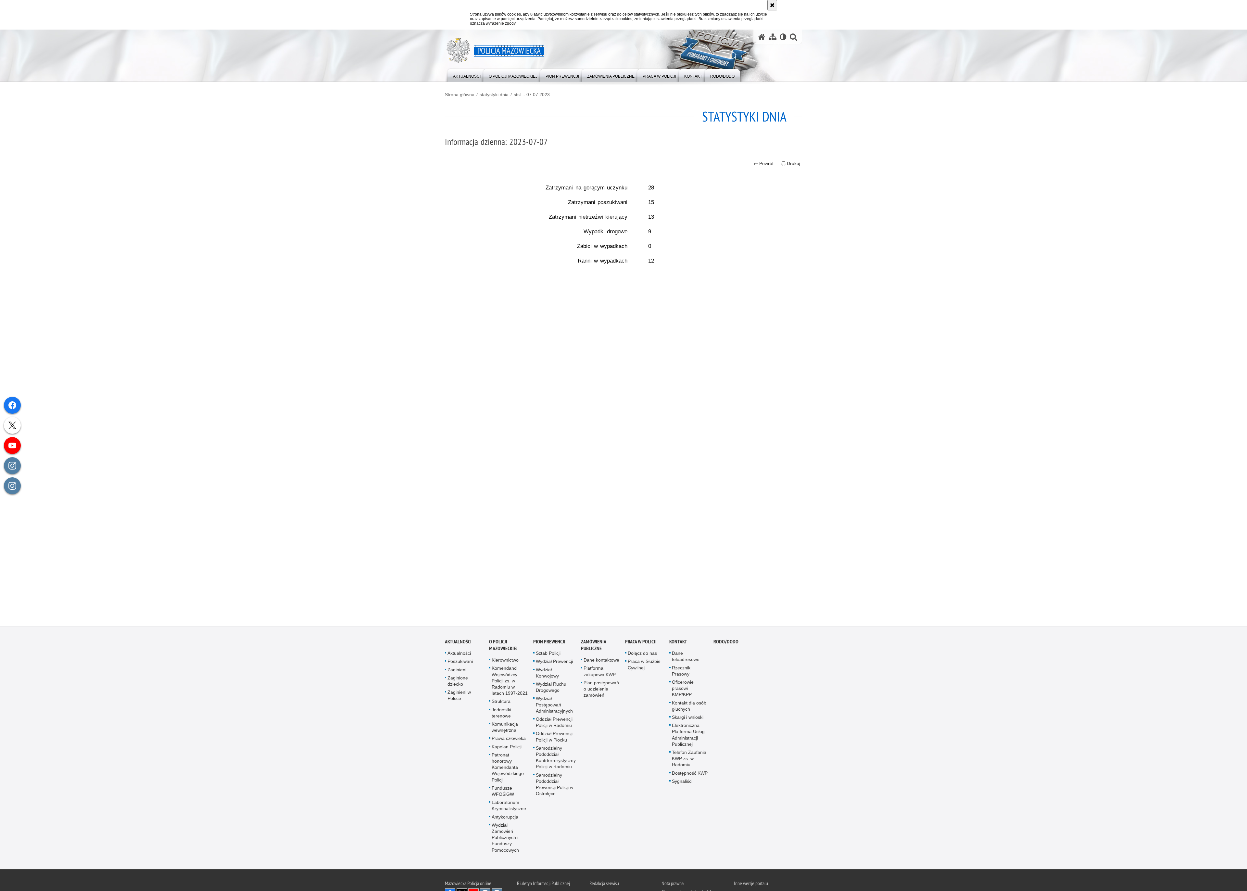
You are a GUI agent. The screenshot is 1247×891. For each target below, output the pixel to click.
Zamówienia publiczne (593, 645)
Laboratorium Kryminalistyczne (509, 805)
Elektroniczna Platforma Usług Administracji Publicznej (688, 735)
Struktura (501, 701)
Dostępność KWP (690, 773)
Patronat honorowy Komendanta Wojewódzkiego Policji (508, 768)
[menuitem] (467, 75)
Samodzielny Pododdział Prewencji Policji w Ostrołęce (554, 785)
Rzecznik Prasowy (681, 671)
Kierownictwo (505, 660)
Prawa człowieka (509, 738)
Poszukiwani (460, 661)
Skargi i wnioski (687, 717)
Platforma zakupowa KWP (600, 671)
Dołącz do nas (642, 653)
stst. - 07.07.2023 (532, 94)
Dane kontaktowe (601, 660)
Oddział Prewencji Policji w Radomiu (554, 722)
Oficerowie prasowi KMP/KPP (683, 688)
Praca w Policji (641, 642)
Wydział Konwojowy (547, 673)
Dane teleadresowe (685, 656)
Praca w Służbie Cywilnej (644, 664)
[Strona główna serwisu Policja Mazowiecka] (761, 37)
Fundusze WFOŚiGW (503, 791)
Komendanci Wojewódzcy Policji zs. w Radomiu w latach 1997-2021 (510, 681)
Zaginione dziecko (457, 681)
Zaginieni (456, 670)
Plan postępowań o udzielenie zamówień (601, 689)
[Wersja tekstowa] (783, 37)
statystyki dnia (494, 94)
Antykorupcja (505, 817)
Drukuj (793, 163)
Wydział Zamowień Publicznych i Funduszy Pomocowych (505, 838)
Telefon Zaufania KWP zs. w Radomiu (689, 759)
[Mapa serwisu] (772, 37)
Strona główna (459, 94)
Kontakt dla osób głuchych (689, 706)
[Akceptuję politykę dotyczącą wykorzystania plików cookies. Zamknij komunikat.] (772, 5)
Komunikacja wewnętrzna (505, 727)
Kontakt (678, 642)
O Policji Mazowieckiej (503, 645)
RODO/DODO (725, 642)
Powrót (766, 163)
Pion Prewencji (549, 642)
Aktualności (458, 642)
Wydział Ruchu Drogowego (551, 687)
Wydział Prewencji (554, 661)
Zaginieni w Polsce (459, 695)
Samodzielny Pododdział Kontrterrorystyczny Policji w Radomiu (556, 758)
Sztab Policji (548, 653)
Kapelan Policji (507, 747)
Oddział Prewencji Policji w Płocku (554, 736)
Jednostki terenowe (501, 713)
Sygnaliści (682, 781)
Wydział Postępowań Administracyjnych (554, 705)
